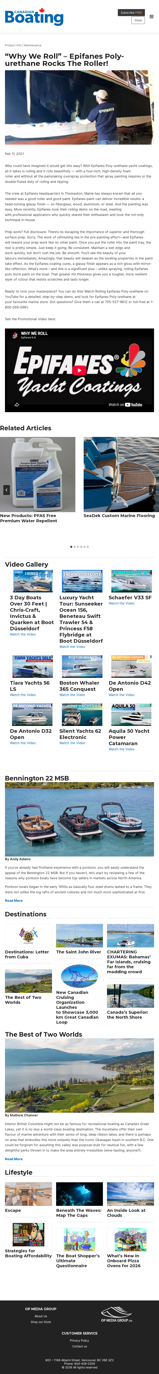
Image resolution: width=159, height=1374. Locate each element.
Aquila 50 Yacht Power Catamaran (129, 737)
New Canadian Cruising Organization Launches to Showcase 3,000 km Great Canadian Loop (77, 1007)
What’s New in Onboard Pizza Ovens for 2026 (124, 1260)
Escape (13, 1210)
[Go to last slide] (6, 490)
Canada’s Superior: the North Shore (127, 1015)
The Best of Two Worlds (23, 1000)
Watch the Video (23, 634)
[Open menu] (151, 16)
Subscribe (131, 12)
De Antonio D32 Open (31, 734)
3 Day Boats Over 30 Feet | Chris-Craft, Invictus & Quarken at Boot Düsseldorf (32, 613)
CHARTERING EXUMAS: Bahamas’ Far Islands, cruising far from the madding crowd (129, 961)
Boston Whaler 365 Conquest (79, 686)
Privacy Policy (79, 1340)
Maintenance (32, 45)
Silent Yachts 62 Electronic (80, 734)
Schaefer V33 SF (130, 598)
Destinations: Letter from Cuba (27, 954)
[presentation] (37, 474)
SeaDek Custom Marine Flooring (119, 515)
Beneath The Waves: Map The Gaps (78, 1213)
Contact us (79, 1346)
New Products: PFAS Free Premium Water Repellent (28, 518)
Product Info (13, 45)
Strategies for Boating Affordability (28, 1253)
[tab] (71, 547)
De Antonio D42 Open (130, 686)
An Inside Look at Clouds (126, 1213)
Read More (14, 900)
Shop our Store (41, 1322)
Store (138, 20)
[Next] (152, 490)
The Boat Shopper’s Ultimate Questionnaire (78, 1260)
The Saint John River (78, 951)
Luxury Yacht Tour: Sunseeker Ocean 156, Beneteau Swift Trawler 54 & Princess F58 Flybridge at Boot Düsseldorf (81, 619)
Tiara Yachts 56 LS (29, 686)
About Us (41, 1316)
